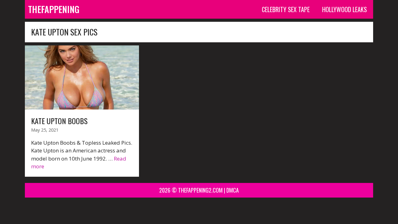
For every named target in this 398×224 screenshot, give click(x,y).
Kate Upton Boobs (59, 120)
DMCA (232, 190)
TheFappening (53, 9)
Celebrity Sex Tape (286, 9)
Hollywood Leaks (344, 9)
